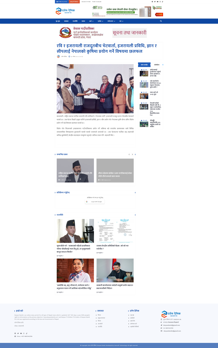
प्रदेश (99, 21)
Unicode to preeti (86, 2)
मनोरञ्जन (110, 21)
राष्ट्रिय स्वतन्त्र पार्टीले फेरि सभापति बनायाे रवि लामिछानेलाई (75, 175)
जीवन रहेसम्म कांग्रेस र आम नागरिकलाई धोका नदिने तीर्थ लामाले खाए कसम (115, 175)
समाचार (66, 21)
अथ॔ (90, 21)
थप (120, 21)
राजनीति (75, 21)
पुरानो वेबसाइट (75, 2)
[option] (75, 171)
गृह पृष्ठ (58, 21)
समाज (83, 21)
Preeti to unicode (96, 2)
